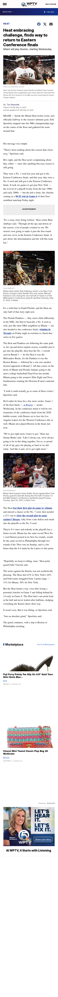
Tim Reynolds (13, 104)
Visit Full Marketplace (46, 644)
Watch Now (50, 4)
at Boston (28, 404)
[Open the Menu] (4, 4)
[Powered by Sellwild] (51, 803)
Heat (6, 23)
